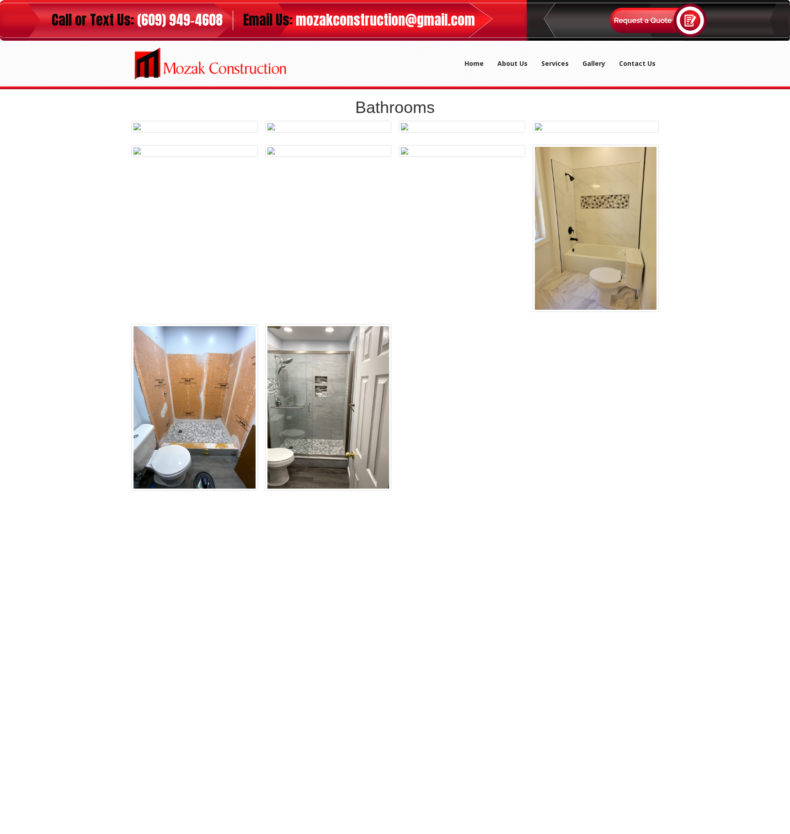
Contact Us (637, 63)
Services (555, 63)
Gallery (593, 63)
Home (477, 63)
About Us (512, 63)
